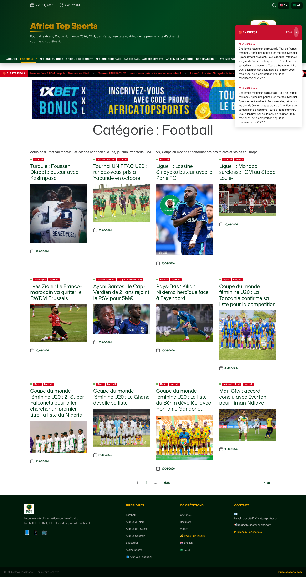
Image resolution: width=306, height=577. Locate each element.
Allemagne (40, 279)
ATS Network (229, 59)
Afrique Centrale (108, 59)
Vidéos (184, 528)
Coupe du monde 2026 (130, 279)
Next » (268, 483)
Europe (164, 279)
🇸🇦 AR (297, 5)
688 (167, 483)
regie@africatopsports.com (254, 524)
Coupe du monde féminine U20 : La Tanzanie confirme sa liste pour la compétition (247, 295)
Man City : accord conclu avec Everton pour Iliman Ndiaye (242, 396)
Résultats (185, 521)
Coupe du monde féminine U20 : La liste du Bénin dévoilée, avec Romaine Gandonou (183, 399)
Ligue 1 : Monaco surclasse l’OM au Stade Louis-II (247, 172)
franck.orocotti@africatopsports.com (256, 518)
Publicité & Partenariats (248, 531)
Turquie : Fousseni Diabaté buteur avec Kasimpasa (54, 172)
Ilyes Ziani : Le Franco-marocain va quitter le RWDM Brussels (56, 292)
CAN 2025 (186, 514)
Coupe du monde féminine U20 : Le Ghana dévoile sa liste (121, 396)
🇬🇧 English (186, 542)
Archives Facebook (180, 59)
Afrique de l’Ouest (79, 59)
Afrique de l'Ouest (136, 528)
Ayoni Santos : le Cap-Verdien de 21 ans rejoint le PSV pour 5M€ (121, 292)
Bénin (226, 279)
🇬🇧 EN (283, 5)
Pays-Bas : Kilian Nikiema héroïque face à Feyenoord (182, 292)
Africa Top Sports (64, 26)
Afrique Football (105, 279)
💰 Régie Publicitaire (192, 535)
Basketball (132, 59)
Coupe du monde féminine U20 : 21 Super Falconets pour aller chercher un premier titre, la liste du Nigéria (57, 402)
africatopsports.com (290, 572)
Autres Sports (153, 59)
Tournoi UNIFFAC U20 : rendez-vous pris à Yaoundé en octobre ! (127, 73)
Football (27, 59)
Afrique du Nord (51, 59)
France (239, 159)
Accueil (12, 59)
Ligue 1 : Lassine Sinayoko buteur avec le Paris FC (211, 73)
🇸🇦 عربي (185, 549)
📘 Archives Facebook (139, 556)
